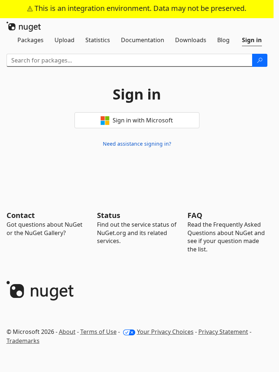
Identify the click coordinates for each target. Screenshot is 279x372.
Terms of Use (98, 332)
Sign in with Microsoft (142, 120)
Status (108, 215)
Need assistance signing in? (137, 143)
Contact (21, 215)
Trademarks (23, 341)
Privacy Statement (223, 332)
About (67, 332)
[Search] (259, 60)
